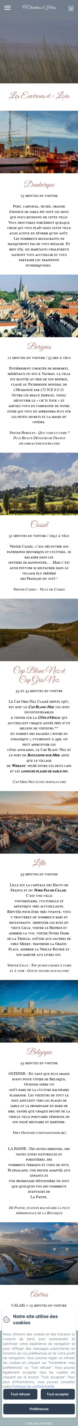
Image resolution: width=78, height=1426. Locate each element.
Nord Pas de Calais (50, 890)
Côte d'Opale (49, 717)
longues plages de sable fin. (44, 771)
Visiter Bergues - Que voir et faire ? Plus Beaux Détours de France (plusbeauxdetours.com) (39, 437)
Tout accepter (58, 1394)
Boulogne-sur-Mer (43, 755)
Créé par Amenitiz (39, 1423)
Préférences (39, 1409)
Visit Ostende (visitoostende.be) (39, 1132)
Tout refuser (20, 1394)
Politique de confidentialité (33, 1386)
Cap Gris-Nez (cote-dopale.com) (39, 781)
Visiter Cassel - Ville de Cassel (39, 589)
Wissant (18, 765)
